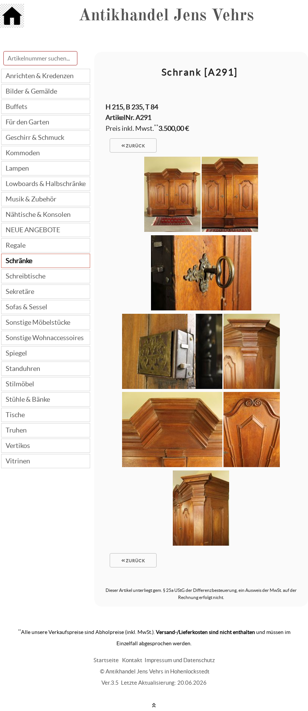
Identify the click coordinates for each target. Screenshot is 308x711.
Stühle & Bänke (28, 399)
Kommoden (23, 153)
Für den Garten (27, 122)
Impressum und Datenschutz (180, 660)
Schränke (19, 261)
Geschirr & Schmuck (35, 137)
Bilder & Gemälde (31, 91)
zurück (135, 146)
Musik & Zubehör (31, 199)
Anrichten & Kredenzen (40, 76)
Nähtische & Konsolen (38, 214)
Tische (15, 415)
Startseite (106, 660)
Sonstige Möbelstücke (38, 322)
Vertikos (18, 445)
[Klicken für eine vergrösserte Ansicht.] (172, 229)
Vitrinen (18, 461)
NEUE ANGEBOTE (33, 230)
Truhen (16, 430)
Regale (16, 245)
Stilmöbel (20, 384)
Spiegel (16, 353)
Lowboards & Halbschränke (46, 184)
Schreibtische (25, 276)
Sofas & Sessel (26, 307)
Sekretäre (20, 291)
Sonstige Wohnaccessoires (45, 338)
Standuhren (23, 368)
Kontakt (132, 660)
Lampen (17, 168)
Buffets (16, 106)
